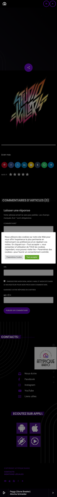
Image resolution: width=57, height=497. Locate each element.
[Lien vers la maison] (4, 4)
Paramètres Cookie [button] (14, 257)
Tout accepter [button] (31, 257)
